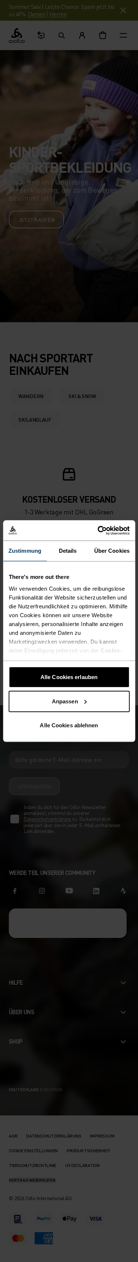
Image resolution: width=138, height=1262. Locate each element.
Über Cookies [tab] (112, 551)
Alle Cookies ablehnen (69, 725)
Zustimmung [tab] (24, 551)
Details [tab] (68, 551)
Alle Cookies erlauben (69, 677)
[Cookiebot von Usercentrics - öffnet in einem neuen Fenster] (98, 530)
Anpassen (65, 701)
